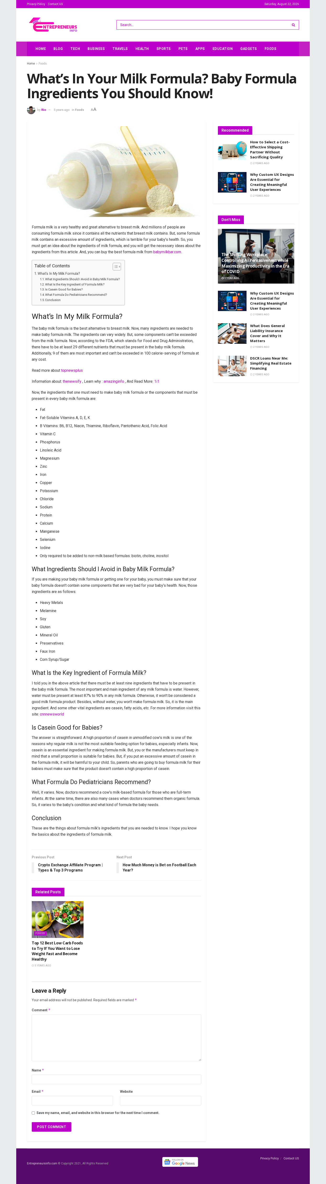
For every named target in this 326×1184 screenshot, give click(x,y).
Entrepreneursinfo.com (42, 1163)
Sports (164, 49)
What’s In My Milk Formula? (59, 274)
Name (38, 1070)
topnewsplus (72, 370)
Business (96, 49)
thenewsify (72, 381)
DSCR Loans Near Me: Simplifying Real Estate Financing (270, 363)
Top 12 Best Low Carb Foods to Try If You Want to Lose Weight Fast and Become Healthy (57, 951)
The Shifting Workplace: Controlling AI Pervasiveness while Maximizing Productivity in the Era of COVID (255, 263)
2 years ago (260, 163)
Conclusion (53, 300)
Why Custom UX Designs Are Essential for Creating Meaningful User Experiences (272, 182)
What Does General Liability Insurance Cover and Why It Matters (267, 333)
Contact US (55, 4)
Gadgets (248, 49)
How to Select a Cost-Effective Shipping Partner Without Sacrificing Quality (270, 149)
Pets (183, 49)
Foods (271, 49)
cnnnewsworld (52, 714)
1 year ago (231, 278)
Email (38, 1091)
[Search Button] (294, 25)
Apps (200, 49)
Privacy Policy (36, 4)
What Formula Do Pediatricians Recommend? (76, 294)
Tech (75, 49)
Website (126, 1091)
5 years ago (62, 110)
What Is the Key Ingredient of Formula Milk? (75, 284)
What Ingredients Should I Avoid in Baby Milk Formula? (82, 279)
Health (142, 49)
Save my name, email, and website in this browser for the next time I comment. (98, 1113)
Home (41, 49)
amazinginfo (114, 381)
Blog (58, 49)
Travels (120, 49)
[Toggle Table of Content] (114, 267)
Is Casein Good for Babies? (64, 289)
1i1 (156, 381)
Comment (41, 1010)
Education (223, 49)
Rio (43, 110)
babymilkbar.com (167, 252)
